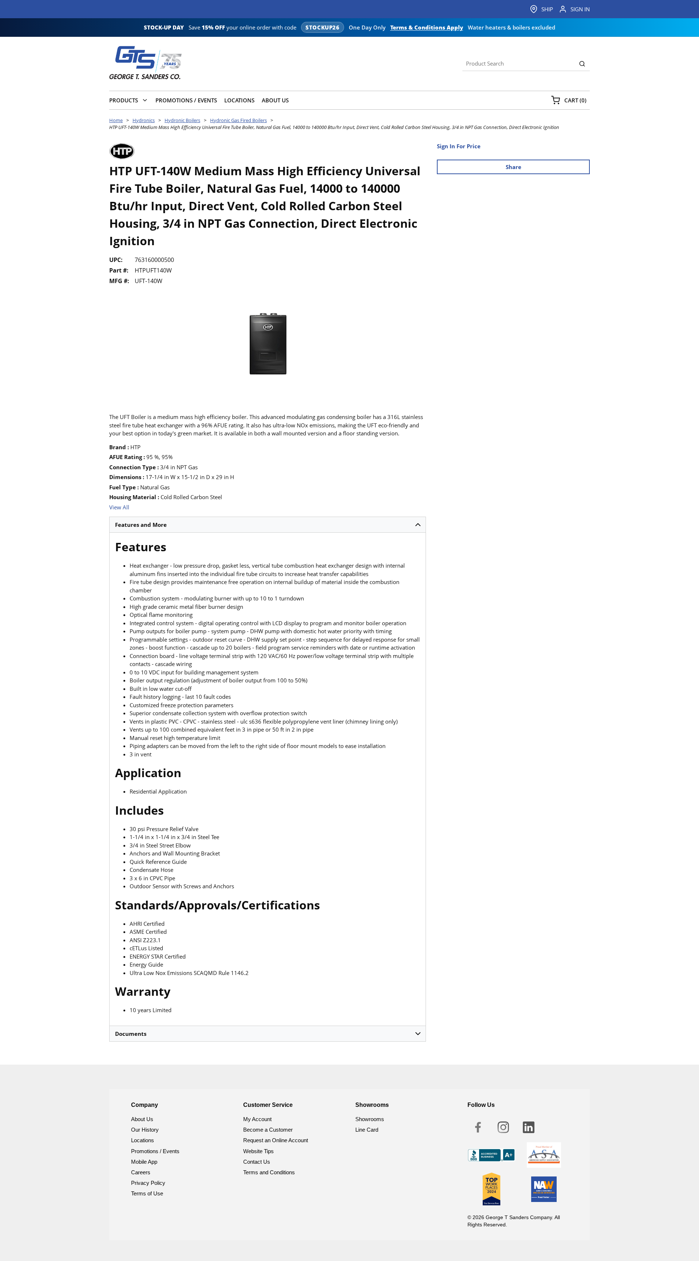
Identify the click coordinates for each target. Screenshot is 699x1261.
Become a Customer (268, 1130)
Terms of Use (147, 1193)
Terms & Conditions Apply (426, 27)
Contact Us (256, 1162)
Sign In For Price (459, 146)
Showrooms (369, 1119)
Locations (142, 1140)
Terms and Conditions (269, 1172)
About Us (142, 1119)
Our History (145, 1130)
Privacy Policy (148, 1183)
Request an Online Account (275, 1140)
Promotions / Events (155, 1151)
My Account (257, 1119)
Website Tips (258, 1151)
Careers (140, 1172)
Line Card (366, 1130)
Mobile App (144, 1162)
